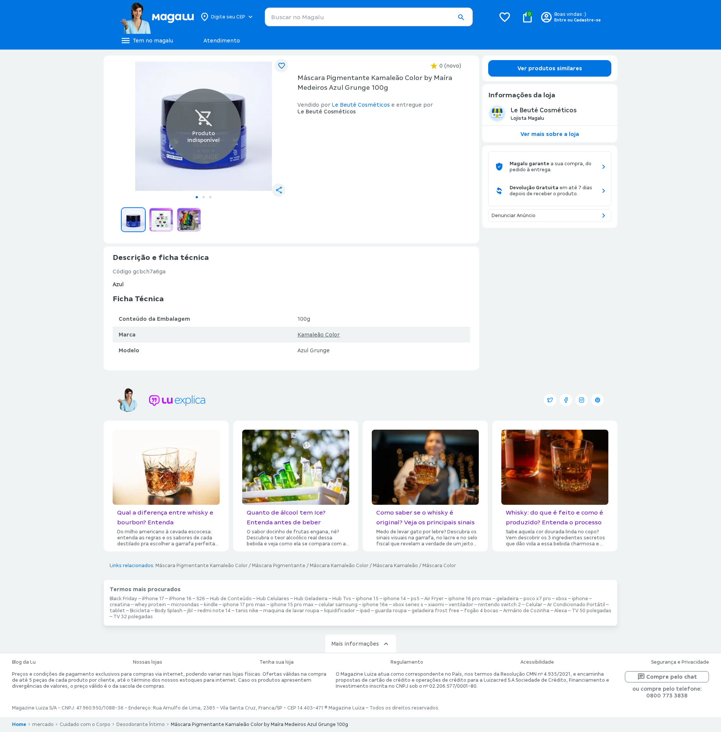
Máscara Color (439, 565)
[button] (460, 17)
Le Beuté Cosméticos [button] (361, 105)
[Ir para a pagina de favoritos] (504, 17)
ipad (365, 610)
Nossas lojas (147, 662)
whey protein (150, 604)
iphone (580, 598)
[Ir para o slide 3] (210, 197)
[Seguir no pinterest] (597, 400)
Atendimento (222, 41)
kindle (211, 604)
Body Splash (169, 610)
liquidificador (339, 610)
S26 (200, 598)
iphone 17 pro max (244, 604)
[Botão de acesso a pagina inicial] (156, 17)
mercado (43, 724)
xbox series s (408, 604)
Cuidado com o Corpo (85, 724)
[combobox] (369, 17)
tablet (117, 610)
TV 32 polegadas (133, 616)
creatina (120, 604)
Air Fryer (433, 598)
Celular (534, 604)
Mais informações (355, 644)
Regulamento (407, 662)
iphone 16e (375, 604)
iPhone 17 (153, 598)
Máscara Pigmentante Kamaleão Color (201, 565)
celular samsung (337, 604)
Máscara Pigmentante (278, 565)
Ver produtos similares (549, 68)
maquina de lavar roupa (291, 610)
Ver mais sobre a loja (549, 134)
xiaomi (436, 604)
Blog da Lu (24, 662)
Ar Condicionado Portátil (576, 604)
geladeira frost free (435, 610)
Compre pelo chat (671, 677)
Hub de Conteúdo (231, 598)
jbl (190, 610)
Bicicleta (140, 610)
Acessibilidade (537, 662)
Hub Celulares (272, 598)
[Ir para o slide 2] (203, 197)
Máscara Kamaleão (395, 565)
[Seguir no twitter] (550, 400)
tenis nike (246, 610)
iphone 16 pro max (470, 598)
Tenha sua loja (276, 662)
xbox (561, 598)
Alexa (560, 610)
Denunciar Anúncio (513, 215)
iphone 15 (367, 598)
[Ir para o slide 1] (197, 197)
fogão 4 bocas (481, 610)
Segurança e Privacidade (680, 662)
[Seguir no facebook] (566, 400)
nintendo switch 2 (499, 604)
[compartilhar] (278, 190)
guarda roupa (391, 610)
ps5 (415, 598)
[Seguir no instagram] (581, 400)
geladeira (507, 598)
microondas (185, 604)
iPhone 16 (180, 598)
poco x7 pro (537, 598)
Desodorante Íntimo (140, 724)
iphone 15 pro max (292, 604)
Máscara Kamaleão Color (339, 565)
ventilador (461, 604)
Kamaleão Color (318, 335)
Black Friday (123, 598)
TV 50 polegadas (591, 610)
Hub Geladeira (310, 598)
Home (19, 724)
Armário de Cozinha (526, 610)
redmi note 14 (214, 610)
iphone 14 (394, 598)
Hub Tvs (341, 598)
